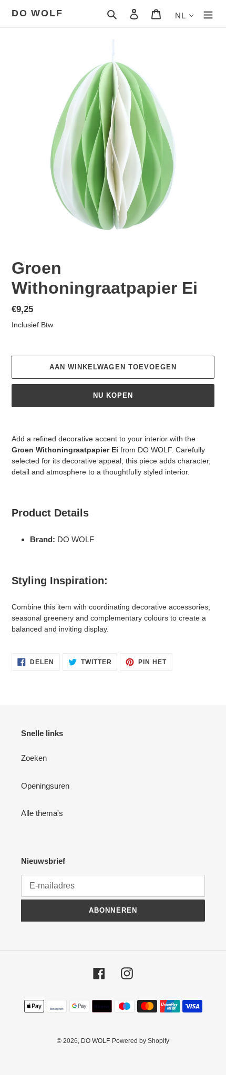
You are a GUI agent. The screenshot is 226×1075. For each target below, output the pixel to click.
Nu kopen (113, 395)
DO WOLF (37, 13)
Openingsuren (45, 785)
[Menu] (208, 14)
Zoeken (34, 757)
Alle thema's (42, 813)
